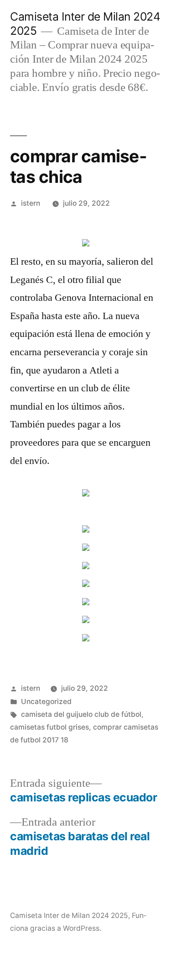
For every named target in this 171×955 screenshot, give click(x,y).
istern (30, 203)
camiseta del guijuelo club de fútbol (81, 714)
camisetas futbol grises (49, 727)
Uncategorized (46, 701)
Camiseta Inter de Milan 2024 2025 (69, 915)
